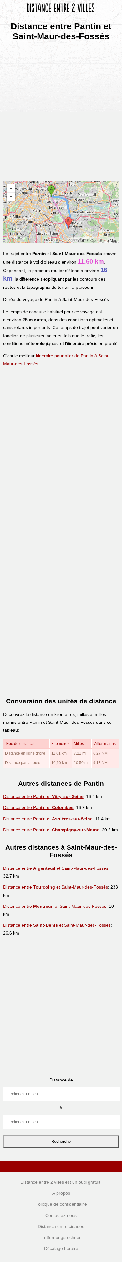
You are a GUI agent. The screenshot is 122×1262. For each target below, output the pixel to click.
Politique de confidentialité (61, 1204)
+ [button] (11, 188)
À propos (61, 1193)
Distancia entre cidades (61, 1226)
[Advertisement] (61, 108)
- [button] (11, 197)
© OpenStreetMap (102, 240)
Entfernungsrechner (61, 1237)
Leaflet (78, 240)
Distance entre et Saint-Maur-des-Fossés (55, 868)
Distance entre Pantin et (43, 796)
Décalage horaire (61, 1248)
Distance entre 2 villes (42, 1182)
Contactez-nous (61, 1215)
